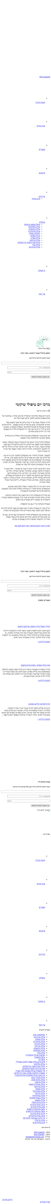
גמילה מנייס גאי (34, 247)
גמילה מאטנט (40, 1100)
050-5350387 (39, 1134)
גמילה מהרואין (39, 1046)
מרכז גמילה (36, 199)
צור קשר (42, 294)
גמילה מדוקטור (39, 1086)
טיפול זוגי (41, 1059)
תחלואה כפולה (34, 233)
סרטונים (42, 173)
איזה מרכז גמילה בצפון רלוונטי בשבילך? (30, 1062)
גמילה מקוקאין (34, 240)
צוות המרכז (41, 126)
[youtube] (31, 38)
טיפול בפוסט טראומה (32, 224)
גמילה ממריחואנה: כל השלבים (29, 242)
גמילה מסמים (35, 236)
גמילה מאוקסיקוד (38, 1095)
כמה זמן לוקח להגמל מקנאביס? (33, 1068)
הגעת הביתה (40, 102)
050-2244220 (44, 77)
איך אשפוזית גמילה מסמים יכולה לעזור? (30, 1071)
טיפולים (42, 222)
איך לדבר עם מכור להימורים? (34, 1118)
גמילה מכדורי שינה (38, 1077)
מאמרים (42, 149)
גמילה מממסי (40, 1089)
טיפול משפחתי (39, 1057)
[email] (31, 58)
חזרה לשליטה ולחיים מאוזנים (39, 704)
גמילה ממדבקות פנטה (37, 1084)
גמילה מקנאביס (34, 229)
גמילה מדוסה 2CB (38, 1080)
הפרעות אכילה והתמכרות (35, 1055)
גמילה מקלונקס (39, 1064)
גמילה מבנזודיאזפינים (37, 1098)
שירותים (42, 196)
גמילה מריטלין (40, 1093)
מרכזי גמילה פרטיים (37, 1104)
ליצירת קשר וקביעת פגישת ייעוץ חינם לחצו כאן (32, 526)
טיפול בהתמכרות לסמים (36, 1109)
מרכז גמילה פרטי (39, 1122)
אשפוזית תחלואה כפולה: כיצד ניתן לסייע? (29, 1073)
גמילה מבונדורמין (39, 1091)
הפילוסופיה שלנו (39, 1035)
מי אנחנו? (41, 270)
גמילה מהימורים (34, 231)
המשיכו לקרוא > (44, 642)
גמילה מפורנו (35, 238)
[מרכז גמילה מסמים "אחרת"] (31, 19)
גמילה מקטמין (40, 1082)
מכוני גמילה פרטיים (38, 1107)
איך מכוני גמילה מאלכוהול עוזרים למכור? (30, 1075)
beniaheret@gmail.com (35, 1137)
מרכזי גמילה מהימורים (37, 1116)
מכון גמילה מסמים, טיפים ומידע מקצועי (35, 665)
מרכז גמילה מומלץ (38, 1102)
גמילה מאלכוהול (34, 227)
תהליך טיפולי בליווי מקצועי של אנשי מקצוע (34, 626)
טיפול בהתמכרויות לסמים (35, 1111)
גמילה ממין (36, 245)
